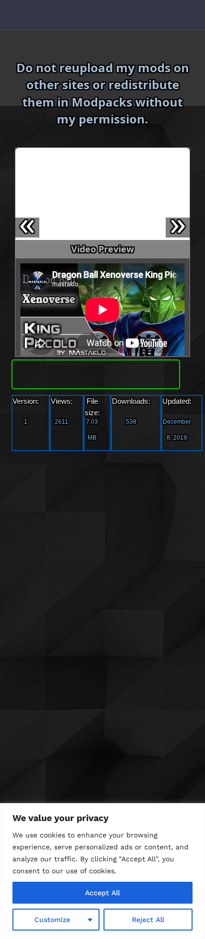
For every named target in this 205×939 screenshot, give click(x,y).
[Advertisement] (102, 560)
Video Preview (102, 249)
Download (95, 372)
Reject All (148, 920)
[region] (102, 871)
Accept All (102, 893)
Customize (52, 920)
